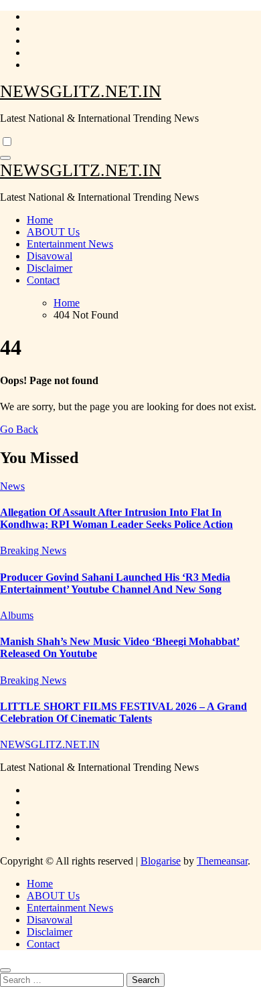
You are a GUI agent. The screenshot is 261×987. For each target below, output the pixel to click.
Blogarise (161, 861)
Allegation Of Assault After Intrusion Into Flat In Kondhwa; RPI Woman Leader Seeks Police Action (116, 518)
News (12, 486)
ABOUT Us (53, 232)
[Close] (5, 970)
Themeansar (222, 861)
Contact (43, 280)
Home (40, 220)
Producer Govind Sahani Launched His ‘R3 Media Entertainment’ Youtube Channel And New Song (115, 583)
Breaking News (33, 550)
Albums (16, 615)
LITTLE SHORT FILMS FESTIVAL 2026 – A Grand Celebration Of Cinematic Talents (123, 712)
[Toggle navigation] (5, 158)
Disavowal (49, 256)
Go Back (19, 429)
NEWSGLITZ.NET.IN (80, 91)
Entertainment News (70, 244)
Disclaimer (49, 268)
